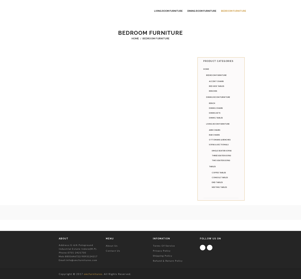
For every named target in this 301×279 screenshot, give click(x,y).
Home (135, 38)
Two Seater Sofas (221, 160)
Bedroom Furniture (216, 75)
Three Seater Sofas (221, 155)
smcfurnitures (93, 274)
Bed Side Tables (216, 86)
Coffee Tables (219, 173)
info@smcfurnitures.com (81, 260)
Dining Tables (216, 118)
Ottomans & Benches (220, 140)
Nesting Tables (219, 187)
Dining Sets (215, 113)
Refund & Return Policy (168, 260)
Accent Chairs (216, 81)
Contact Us (113, 250)
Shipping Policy (162, 255)
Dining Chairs (216, 108)
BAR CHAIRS (214, 135)
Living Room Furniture (218, 124)
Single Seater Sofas (222, 151)
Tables (212, 166)
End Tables (217, 182)
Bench (212, 103)
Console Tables (220, 177)
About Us (112, 245)
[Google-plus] (209, 247)
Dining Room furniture (218, 97)
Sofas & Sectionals (219, 144)
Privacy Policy (162, 250)
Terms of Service (164, 245)
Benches (213, 91)
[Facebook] (202, 247)
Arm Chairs (214, 130)
